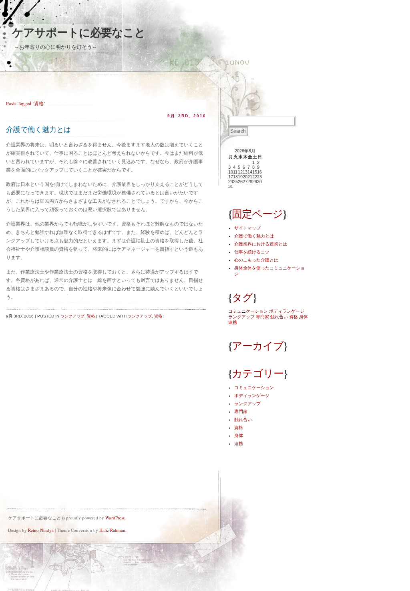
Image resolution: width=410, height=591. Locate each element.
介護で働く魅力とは (38, 130)
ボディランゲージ (286, 311)
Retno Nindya (41, 530)
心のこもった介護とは (256, 260)
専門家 (262, 316)
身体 (303, 316)
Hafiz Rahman (112, 530)
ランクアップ (72, 316)
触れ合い (279, 316)
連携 (232, 322)
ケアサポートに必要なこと (78, 32)
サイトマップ (247, 228)
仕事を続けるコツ (251, 252)
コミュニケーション (248, 311)
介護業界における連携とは (260, 244)
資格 (91, 316)
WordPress (115, 518)
